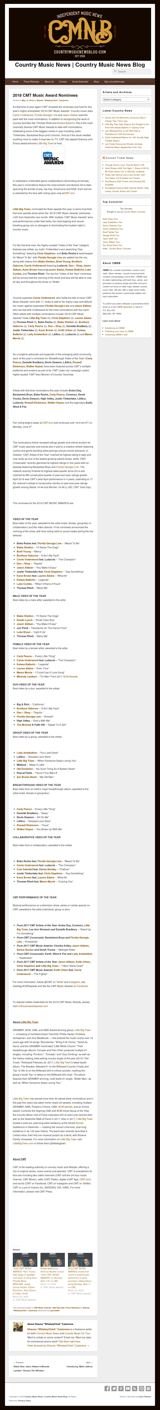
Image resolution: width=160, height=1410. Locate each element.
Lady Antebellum (37, 334)
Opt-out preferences (114, 81)
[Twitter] (114, 1388)
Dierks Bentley (47, 869)
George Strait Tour (111, 235)
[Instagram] (141, 1388)
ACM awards (65, 1106)
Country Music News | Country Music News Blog (80, 64)
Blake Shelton (46, 261)
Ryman (80, 1123)
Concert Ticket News (120, 158)
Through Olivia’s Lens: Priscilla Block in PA (124, 164)
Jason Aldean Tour (111, 241)
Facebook (82, 986)
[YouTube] (127, 1388)
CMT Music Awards (42, 1307)
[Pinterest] (121, 1388)
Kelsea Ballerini (66, 123)
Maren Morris (24, 672)
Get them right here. (70, 1341)
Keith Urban (65, 330)
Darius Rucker (25, 949)
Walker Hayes (34, 366)
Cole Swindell (25, 869)
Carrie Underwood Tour (113, 228)
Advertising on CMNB (115, 327)
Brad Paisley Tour (111, 232)
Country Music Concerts (134, 211)
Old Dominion (25, 769)
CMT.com (69, 193)
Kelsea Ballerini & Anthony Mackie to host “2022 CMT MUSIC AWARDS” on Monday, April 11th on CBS (52, 1274)
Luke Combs (24, 584)
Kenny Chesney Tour (112, 225)
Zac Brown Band (27, 777)
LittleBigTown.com (23, 1143)
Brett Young (63, 261)
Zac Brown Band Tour (112, 245)
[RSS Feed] (134, 1388)
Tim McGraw (24, 724)
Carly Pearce (35, 326)
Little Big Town (45, 143)
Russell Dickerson (35, 402)
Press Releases (31, 81)
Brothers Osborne (27, 555)
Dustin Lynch (24, 620)
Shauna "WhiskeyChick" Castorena (52, 100)
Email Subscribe (80, 81)
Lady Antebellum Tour (112, 222)
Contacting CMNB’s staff (116, 334)
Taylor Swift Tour (110, 238)
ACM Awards (70, 676)
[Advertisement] (53, 1219)
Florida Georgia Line (46, 115)
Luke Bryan (23, 632)
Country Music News (47, 1333)
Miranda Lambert (27, 676)
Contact (63, 81)
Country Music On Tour (77, 1333)
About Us (49, 81)
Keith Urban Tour (110, 218)
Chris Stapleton (46, 253)
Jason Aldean (70, 115)
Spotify (148, 1388)
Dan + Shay (75, 265)
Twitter (59, 982)
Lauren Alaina (56, 269)
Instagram (74, 982)
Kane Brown (29, 269)
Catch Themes (144, 1396)
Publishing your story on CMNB (119, 331)
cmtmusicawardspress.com (33, 1006)
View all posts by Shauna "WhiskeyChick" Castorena (58, 1345)
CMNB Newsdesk (125, 306)
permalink (54, 1310)
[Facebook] (107, 1388)
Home (15, 81)
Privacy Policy (24, 1400)
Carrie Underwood (23, 115)
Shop (96, 81)
